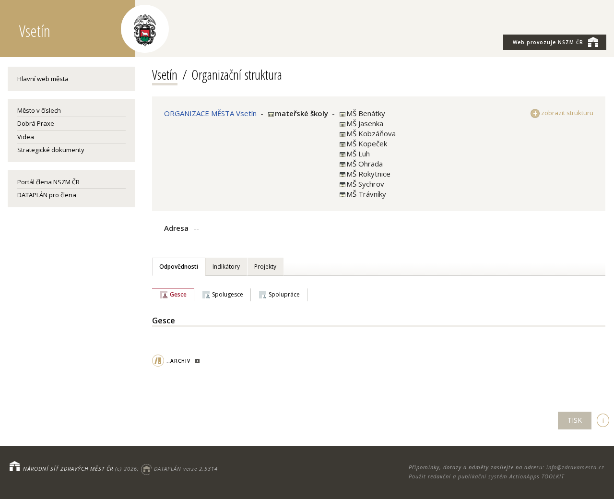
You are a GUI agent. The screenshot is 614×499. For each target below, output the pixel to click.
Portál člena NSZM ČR (48, 182)
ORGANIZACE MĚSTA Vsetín (210, 113)
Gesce (178, 294)
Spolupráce (284, 294)
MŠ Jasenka (364, 123)
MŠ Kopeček (366, 143)
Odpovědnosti (178, 266)
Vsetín (164, 74)
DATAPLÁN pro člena (46, 194)
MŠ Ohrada (364, 163)
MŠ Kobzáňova (371, 133)
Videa (25, 136)
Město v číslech (39, 110)
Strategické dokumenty (50, 149)
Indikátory (226, 266)
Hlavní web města (43, 78)
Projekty (265, 266)
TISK (574, 420)
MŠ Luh (358, 153)
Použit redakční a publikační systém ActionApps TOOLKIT (486, 476)
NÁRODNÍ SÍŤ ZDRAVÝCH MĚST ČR (68, 468)
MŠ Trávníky (366, 194)
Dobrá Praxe (35, 123)
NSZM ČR (548, 42)
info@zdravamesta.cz (575, 467)
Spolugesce (227, 294)
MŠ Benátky (365, 113)
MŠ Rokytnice (368, 173)
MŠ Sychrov (365, 184)
